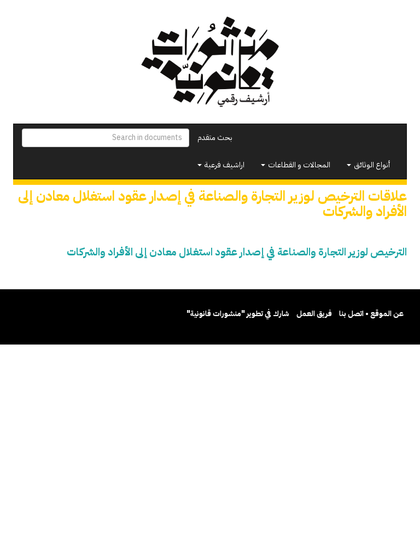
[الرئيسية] (210, 61)
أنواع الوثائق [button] (371, 165)
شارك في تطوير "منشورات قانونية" (237, 313)
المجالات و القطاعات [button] (298, 165)
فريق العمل (314, 313)
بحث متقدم (214, 137)
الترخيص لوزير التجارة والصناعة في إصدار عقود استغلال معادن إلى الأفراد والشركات (237, 252)
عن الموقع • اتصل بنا (371, 313)
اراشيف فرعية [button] (223, 165)
